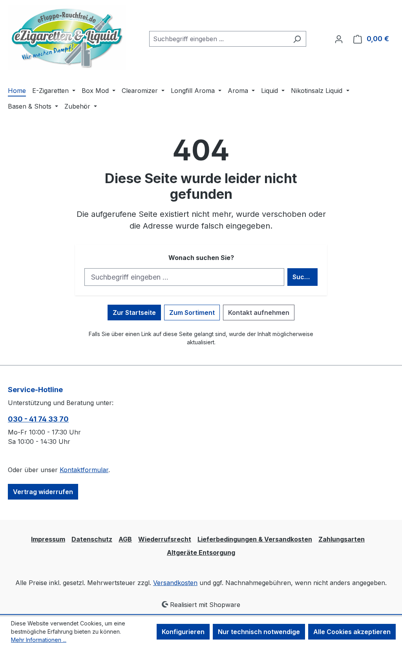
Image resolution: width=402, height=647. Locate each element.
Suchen (304, 277)
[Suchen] (297, 39)
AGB (125, 539)
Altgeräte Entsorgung (201, 552)
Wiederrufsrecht (164, 539)
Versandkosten (175, 583)
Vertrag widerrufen (43, 492)
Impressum (48, 539)
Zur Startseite (134, 312)
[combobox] (218, 39)
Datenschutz (91, 539)
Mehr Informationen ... (38, 639)
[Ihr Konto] (338, 39)
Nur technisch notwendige (259, 632)
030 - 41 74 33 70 (38, 419)
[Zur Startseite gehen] (67, 37)
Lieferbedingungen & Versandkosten (254, 539)
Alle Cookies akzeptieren (352, 632)
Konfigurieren (183, 632)
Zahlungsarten (341, 539)
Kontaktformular (84, 470)
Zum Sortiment (192, 312)
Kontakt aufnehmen (258, 312)
